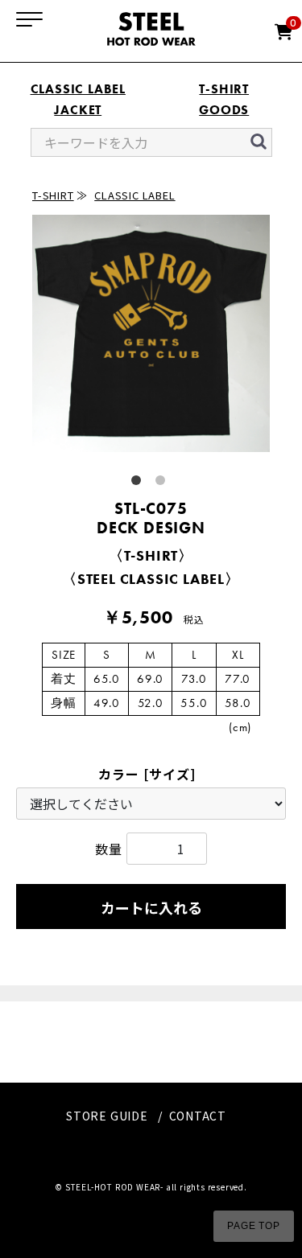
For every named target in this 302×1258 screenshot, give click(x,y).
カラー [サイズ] (146, 774)
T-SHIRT (224, 88)
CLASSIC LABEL (78, 88)
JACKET (77, 109)
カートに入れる (151, 907)
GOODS (224, 109)
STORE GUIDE (107, 1116)
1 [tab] (139, 483)
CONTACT (198, 1116)
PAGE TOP (253, 1225)
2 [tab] (163, 483)
